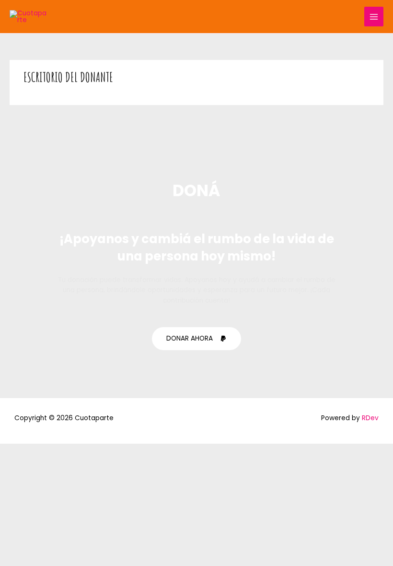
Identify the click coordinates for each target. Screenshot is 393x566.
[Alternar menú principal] (374, 16)
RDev (370, 418)
